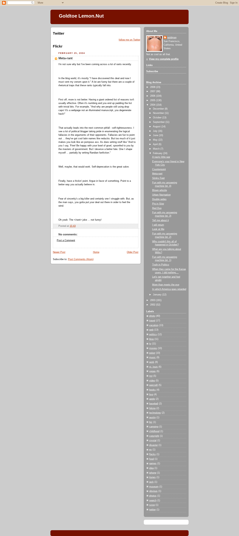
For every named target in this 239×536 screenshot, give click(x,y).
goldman (171, 37)
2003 (153, 300)
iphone (152, 473)
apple (152, 399)
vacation (153, 325)
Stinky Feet (158, 178)
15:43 (73, 226)
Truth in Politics (160, 264)
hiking (152, 408)
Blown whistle (159, 190)
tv (150, 343)
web (151, 329)
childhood (154, 431)
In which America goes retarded (169, 289)
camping (153, 426)
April (156, 144)
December (159, 108)
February (158, 153)
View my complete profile (164, 59)
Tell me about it (160, 220)
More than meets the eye (165, 284)
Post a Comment (66, 240)
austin (152, 417)
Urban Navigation (161, 194)
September (159, 122)
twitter (152, 509)
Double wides (159, 199)
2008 (153, 87)
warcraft (153, 385)
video (152, 380)
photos (152, 495)
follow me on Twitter (129, 40)
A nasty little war (161, 157)
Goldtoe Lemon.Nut (81, 16)
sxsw (152, 505)
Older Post (132, 252)
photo (152, 316)
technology (155, 412)
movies (153, 348)
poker (152, 353)
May (155, 140)
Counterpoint (159, 169)
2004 (153, 105)
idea (151, 468)
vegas (152, 371)
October (157, 117)
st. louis (153, 366)
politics (153, 334)
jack (151, 482)
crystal (152, 440)
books (152, 389)
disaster (153, 445)
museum (154, 486)
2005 (153, 100)
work (151, 362)
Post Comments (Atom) (81, 259)
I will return (158, 225)
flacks (152, 454)
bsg (151, 394)
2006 (153, 96)
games (152, 463)
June (156, 135)
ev (150, 449)
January (157, 294)
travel (152, 320)
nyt (151, 376)
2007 (153, 91)
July (155, 131)
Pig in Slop (158, 203)
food (151, 459)
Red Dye (157, 208)
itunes (152, 477)
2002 (153, 304)
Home (96, 252)
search (152, 500)
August (157, 126)
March (156, 149)
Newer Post (59, 252)
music (152, 357)
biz (150, 422)
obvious (153, 491)
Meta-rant (65, 58)
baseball (153, 403)
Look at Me (158, 229)
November (159, 113)
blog (151, 339)
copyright (154, 436)
